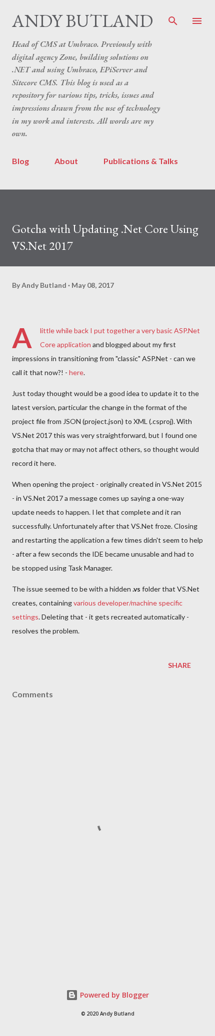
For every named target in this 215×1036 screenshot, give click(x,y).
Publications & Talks (141, 161)
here (76, 372)
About (66, 161)
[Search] (173, 18)
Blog (20, 161)
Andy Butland (82, 20)
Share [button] (179, 665)
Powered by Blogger (113, 995)
